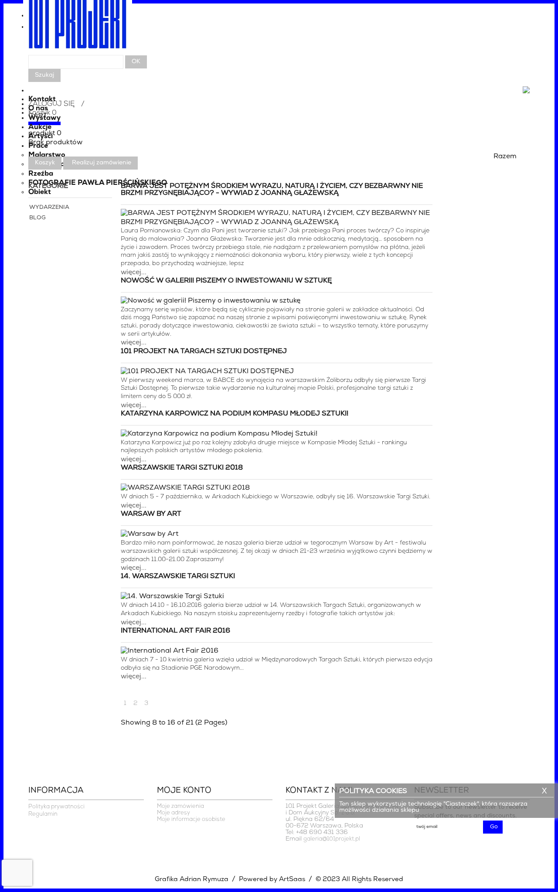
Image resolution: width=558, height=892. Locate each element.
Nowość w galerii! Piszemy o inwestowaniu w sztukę (226, 280)
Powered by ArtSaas (272, 879)
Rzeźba (40, 173)
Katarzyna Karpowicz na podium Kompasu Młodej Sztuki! (234, 413)
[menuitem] (279, 29)
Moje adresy (173, 813)
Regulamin (43, 814)
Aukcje (39, 127)
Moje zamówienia (180, 806)
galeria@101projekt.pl (331, 839)
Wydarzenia (49, 207)
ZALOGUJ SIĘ (51, 104)
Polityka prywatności (56, 807)
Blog (37, 218)
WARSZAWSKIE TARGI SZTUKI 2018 (182, 467)
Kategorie (48, 186)
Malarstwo (46, 155)
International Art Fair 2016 (175, 630)
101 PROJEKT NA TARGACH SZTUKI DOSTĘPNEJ (204, 351)
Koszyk (45, 163)
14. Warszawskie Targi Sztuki (178, 576)
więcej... (133, 272)
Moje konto (184, 791)
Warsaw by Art (151, 514)
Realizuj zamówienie (101, 163)
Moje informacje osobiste (191, 819)
